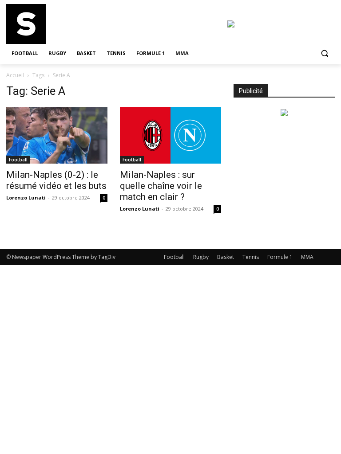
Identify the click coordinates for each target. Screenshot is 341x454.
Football (18, 160)
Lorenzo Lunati (26, 197)
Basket (225, 257)
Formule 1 (280, 257)
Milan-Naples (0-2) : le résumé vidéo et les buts (56, 180)
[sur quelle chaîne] (66, 24)
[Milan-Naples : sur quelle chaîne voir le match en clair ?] (170, 135)
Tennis (250, 257)
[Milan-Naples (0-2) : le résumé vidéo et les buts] (56, 135)
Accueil (15, 75)
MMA (307, 257)
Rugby (201, 257)
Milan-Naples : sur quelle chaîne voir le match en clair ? (161, 185)
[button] (324, 53)
